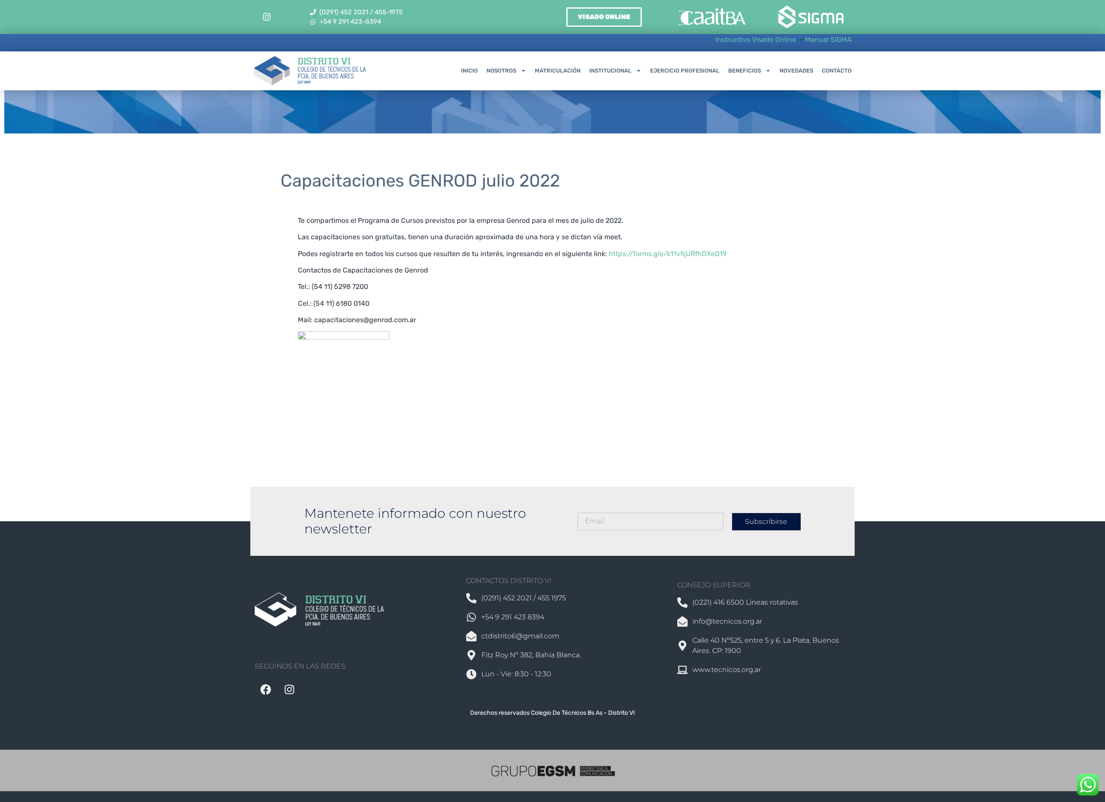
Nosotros (501, 70)
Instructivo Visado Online (756, 39)
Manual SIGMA (828, 39)
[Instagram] (266, 16)
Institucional (610, 70)
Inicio (469, 70)
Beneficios (744, 70)
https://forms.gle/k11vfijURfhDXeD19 (667, 254)
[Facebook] (265, 689)
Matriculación (558, 70)
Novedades (796, 70)
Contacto (837, 70)
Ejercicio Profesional (685, 70)
